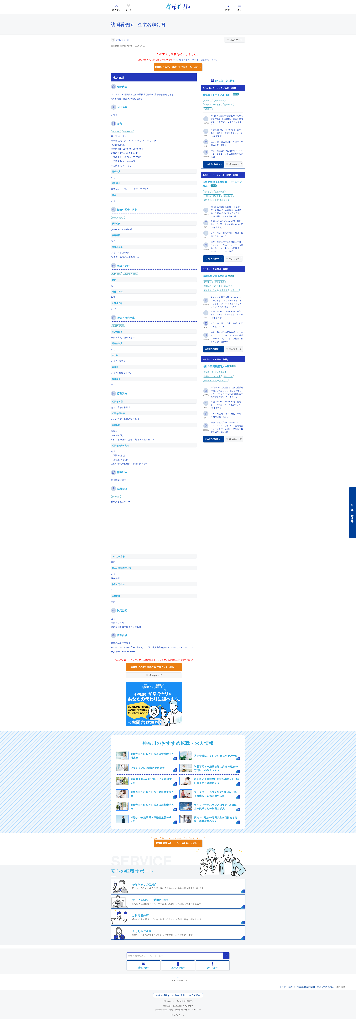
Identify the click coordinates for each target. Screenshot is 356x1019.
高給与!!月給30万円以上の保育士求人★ (152, 793)
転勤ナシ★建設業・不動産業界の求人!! (151, 819)
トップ (283, 986)
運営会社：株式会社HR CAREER (178, 1006)
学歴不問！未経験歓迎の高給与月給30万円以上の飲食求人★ (216, 768)
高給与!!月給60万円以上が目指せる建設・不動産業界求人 (215, 819)
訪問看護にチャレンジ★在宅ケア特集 (216, 755)
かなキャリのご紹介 (144, 884)
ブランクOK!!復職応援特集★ (148, 767)
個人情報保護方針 (186, 1000)
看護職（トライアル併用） (217, 94)
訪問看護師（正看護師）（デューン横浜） (222, 184)
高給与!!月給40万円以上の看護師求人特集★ (152, 755)
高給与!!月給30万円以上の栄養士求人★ (152, 806)
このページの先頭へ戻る (178, 980)
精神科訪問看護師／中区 (216, 366)
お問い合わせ (168, 1001)
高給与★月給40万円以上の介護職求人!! (151, 780)
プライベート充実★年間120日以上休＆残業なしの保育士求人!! (215, 793)
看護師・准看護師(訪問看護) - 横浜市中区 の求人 (311, 986)
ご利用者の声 (140, 915)
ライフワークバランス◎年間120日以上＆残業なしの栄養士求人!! (215, 806)
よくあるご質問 (141, 931)
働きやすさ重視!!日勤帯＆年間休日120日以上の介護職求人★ (216, 780)
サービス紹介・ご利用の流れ (150, 900)
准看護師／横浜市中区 (215, 276)
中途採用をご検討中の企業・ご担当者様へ (179, 995)
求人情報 (116, 10)
